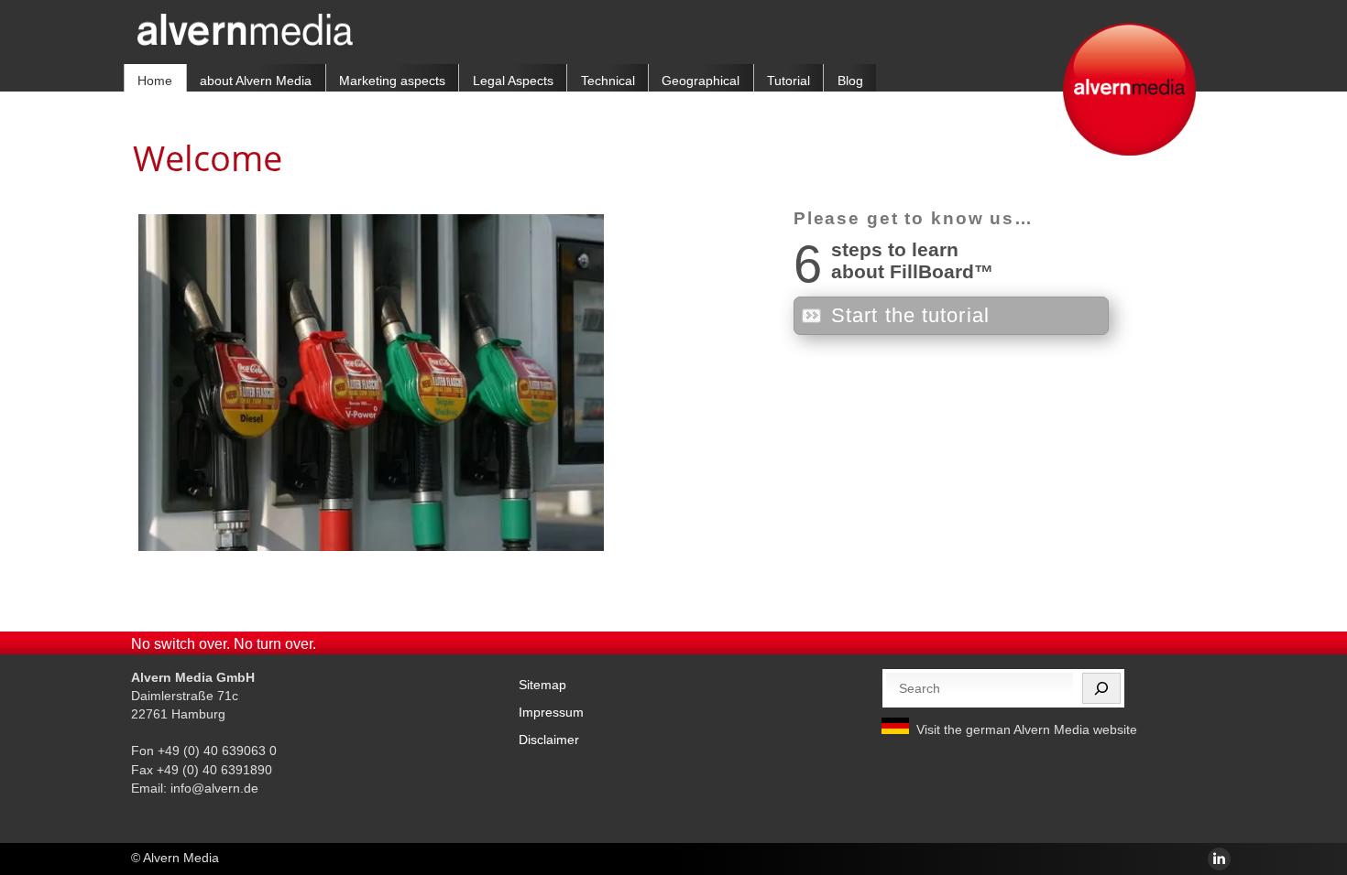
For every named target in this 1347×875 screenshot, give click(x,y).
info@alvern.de (214, 788)
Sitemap (542, 684)
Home (154, 80)
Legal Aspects (513, 80)
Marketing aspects (392, 80)
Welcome (207, 157)
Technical (608, 80)
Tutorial (788, 80)
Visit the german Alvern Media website (1026, 729)
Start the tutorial (910, 315)
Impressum (551, 712)
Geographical (700, 80)
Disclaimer (549, 739)
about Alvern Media (256, 80)
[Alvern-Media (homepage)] (245, 41)
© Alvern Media (175, 857)
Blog (850, 80)
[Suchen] (1101, 688)
